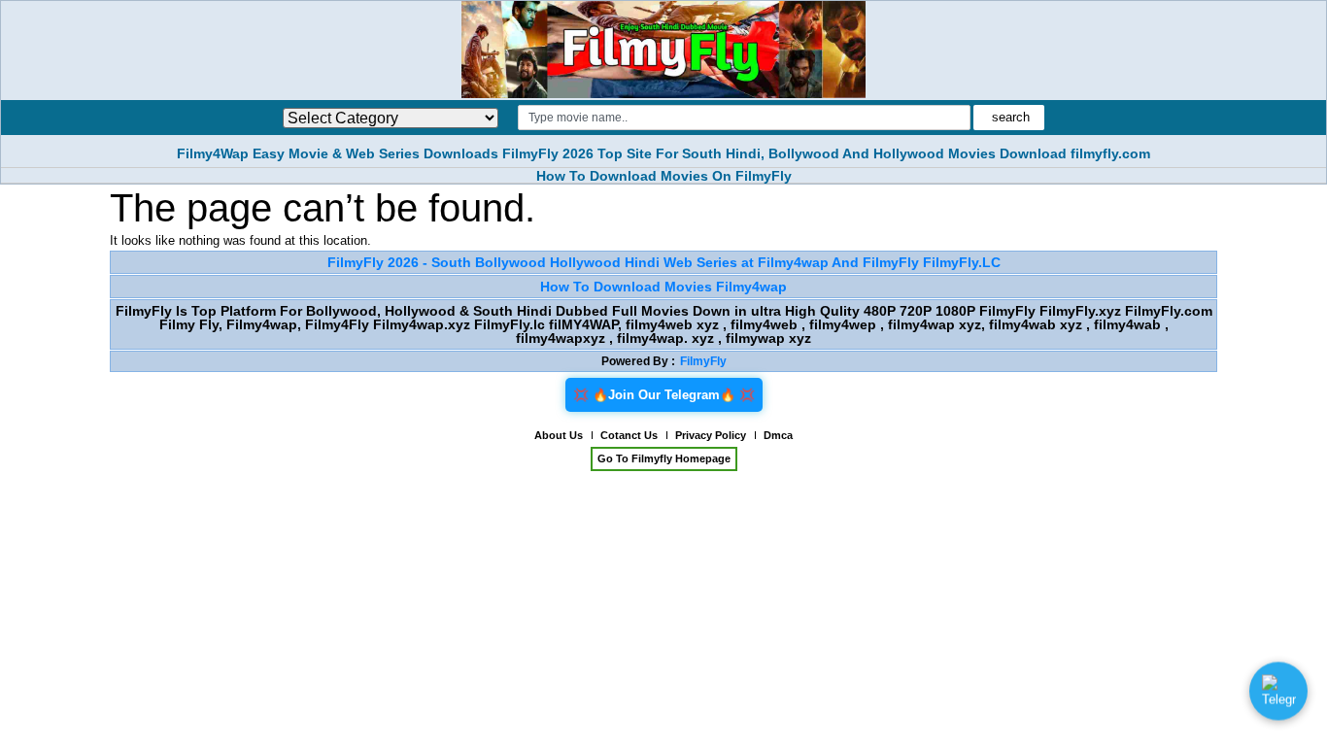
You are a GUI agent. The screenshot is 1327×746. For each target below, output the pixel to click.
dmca (778, 435)
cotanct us (629, 435)
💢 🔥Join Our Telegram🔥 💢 (664, 395)
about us (558, 435)
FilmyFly (703, 361)
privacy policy (710, 435)
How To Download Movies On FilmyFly (664, 176)
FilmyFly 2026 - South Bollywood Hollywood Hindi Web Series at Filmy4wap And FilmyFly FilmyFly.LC (664, 262)
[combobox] (744, 117)
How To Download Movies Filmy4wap (663, 286)
